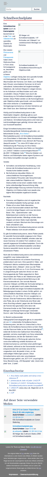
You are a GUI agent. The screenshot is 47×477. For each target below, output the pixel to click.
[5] (42, 329)
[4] (25, 152)
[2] (38, 150)
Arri (10, 322)
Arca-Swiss (24, 133)
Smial (31, 428)
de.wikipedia (17, 431)
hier (22, 453)
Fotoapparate (8, 57)
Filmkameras (8, 52)
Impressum (13, 474)
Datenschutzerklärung (29, 474)
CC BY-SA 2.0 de (35, 431)
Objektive (6, 76)
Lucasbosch (29, 414)
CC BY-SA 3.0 (18, 417)
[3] (40, 150)
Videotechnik (8, 38)
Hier (31, 453)
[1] (17, 143)
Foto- (10, 36)
